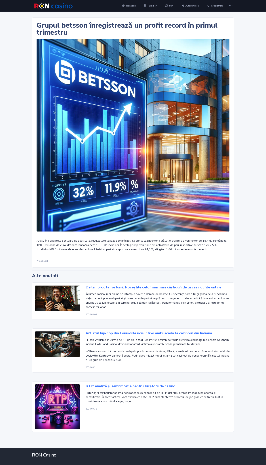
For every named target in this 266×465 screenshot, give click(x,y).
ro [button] (231, 5)
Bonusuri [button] (131, 5)
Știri (171, 5)
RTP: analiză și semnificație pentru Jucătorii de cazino (130, 386)
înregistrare (217, 5)
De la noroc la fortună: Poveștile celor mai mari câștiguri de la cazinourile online (153, 287)
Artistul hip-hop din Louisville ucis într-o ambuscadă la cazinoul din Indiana (149, 333)
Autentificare (192, 5)
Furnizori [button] (152, 5)
